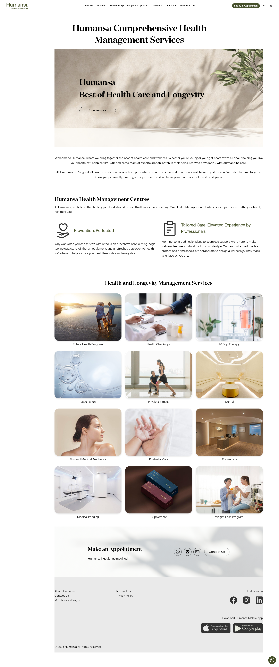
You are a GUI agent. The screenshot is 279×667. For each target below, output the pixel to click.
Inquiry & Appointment (246, 5)
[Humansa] (17, 6)
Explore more (97, 110)
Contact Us (217, 551)
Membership (117, 6)
